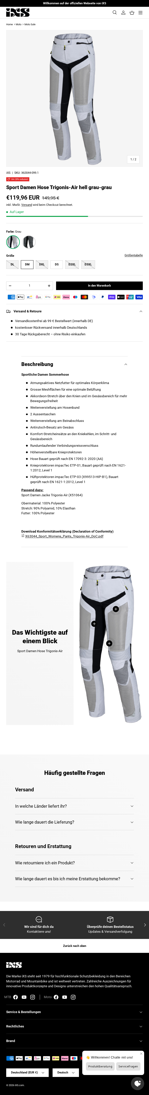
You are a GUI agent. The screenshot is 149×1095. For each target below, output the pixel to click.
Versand (26, 205)
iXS (8, 173)
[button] (132, 12)
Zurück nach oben (74, 946)
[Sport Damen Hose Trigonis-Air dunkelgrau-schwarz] (29, 242)
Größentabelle (134, 255)
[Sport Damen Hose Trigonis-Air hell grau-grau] (13, 242)
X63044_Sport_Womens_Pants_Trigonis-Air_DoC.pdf (64, 536)
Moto (18, 24)
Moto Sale (30, 24)
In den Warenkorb (99, 285)
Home (9, 24)
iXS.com (19, 1085)
